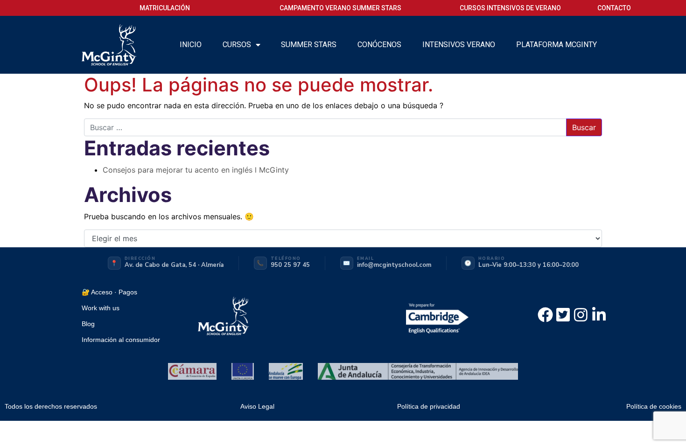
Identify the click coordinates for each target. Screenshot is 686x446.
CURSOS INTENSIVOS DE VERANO (510, 8)
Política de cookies (653, 406)
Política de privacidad (428, 406)
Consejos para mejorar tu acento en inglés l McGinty (196, 169)
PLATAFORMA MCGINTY (556, 44)
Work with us (100, 308)
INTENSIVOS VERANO (458, 44)
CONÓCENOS (379, 44)
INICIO (191, 44)
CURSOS (237, 44)
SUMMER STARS (308, 44)
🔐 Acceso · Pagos (109, 292)
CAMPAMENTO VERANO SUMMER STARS (340, 8)
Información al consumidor (121, 339)
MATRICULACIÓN (165, 8)
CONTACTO (614, 8)
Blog (88, 324)
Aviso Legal (257, 406)
